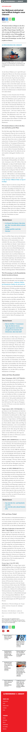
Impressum (5, 701)
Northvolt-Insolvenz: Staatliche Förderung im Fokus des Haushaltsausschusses (8, 666)
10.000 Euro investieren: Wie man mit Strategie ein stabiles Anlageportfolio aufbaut (20, 683)
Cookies (5, 707)
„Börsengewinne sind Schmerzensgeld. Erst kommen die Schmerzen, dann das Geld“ (14, 330)
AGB (4, 703)
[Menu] (2, 1)
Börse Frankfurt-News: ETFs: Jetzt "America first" (8, 637)
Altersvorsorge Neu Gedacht (12, 45)
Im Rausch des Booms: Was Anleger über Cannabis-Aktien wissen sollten (15, 225)
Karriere (4, 728)
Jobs (4, 710)
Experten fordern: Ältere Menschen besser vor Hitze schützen (20, 643)
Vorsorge (5, 720)
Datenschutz (5, 705)
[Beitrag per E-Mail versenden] (8, 631)
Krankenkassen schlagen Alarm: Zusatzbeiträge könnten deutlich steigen (8, 654)
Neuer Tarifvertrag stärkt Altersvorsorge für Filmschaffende (8, 683)
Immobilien (5, 726)
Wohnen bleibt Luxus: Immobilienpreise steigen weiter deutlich (20, 653)
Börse (4, 722)
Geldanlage (5, 724)
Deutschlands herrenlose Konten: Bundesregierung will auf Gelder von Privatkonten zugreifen (20, 672)
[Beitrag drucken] (3, 631)
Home (4, 717)
